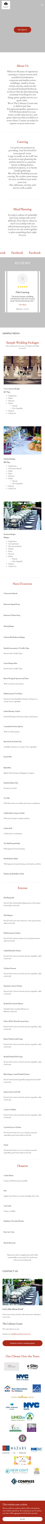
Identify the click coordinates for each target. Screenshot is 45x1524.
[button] (42, 5)
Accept (22, 1519)
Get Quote (22, 30)
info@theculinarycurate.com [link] (21, 1334)
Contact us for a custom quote (22, 1343)
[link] (6, 5)
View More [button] (22, 305)
